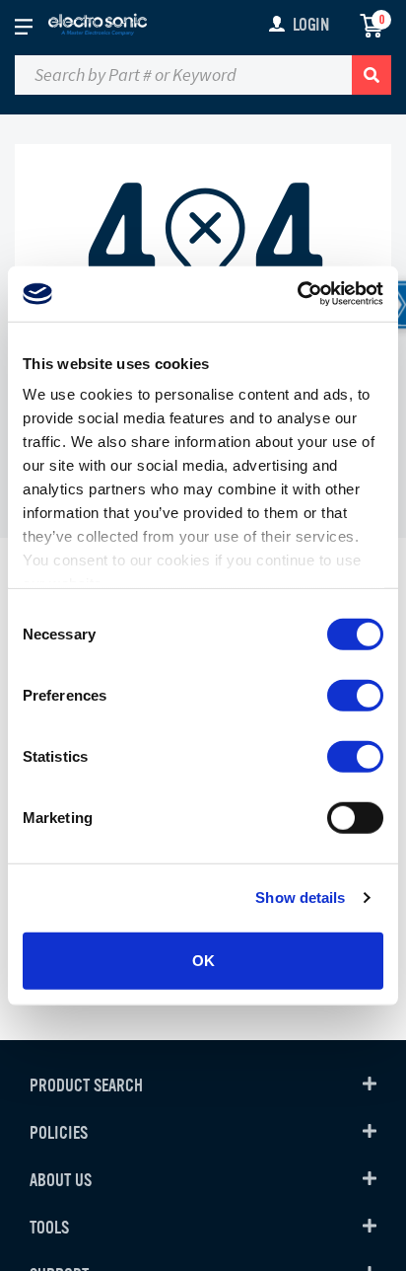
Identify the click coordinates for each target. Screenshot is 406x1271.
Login (311, 25)
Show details (300, 897)
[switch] (355, 694)
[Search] (371, 75)
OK (203, 959)
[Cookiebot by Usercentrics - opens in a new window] (297, 294)
